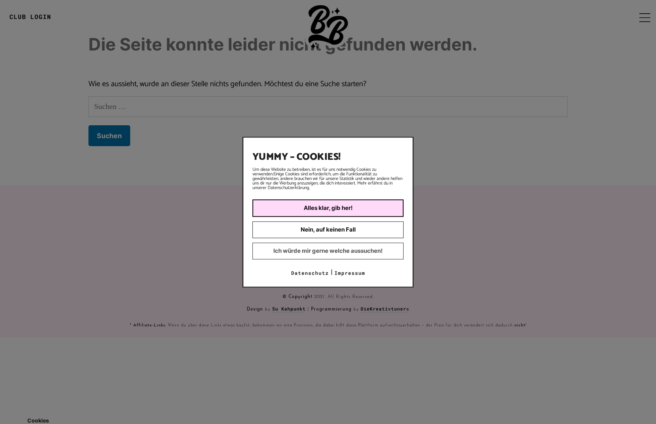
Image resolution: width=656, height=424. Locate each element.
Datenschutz (310, 273)
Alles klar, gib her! (328, 207)
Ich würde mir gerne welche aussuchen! (328, 250)
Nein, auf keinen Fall (328, 229)
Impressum (349, 273)
